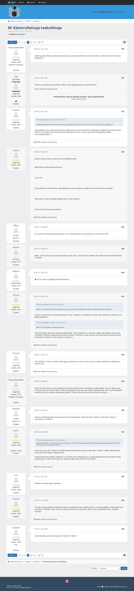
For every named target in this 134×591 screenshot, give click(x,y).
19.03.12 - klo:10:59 (41, 529)
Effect (16, 225)
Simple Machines (25, 587)
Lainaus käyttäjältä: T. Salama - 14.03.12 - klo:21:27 (52, 322)
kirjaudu (123, 12)
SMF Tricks (17, 586)
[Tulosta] (124, 42)
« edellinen (12, 34)
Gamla (16, 247)
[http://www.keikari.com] (16, 101)
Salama (16, 271)
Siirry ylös (12, 555)
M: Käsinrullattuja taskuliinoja (35, 27)
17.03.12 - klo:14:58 (41, 500)
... (36, 42)
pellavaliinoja (52, 142)
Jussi (16, 430)
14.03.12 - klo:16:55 (41, 111)
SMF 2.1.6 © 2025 (13, 587)
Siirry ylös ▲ (123, 586)
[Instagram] (67, 581)
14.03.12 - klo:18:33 (41, 152)
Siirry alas (12, 42)
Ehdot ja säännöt (110, 586)
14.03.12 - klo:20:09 (41, 227)
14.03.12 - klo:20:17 (41, 249)
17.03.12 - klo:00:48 (41, 432)
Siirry (94, 568)
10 (39, 42)
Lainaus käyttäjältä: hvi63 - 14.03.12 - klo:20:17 (51, 304)
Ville (16, 76)
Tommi (16, 110)
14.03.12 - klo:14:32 (41, 78)
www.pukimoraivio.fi (79, 99)
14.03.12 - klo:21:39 (41, 355)
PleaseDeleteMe (16, 47)
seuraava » (21, 34)
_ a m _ (16, 475)
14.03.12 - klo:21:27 (41, 272)
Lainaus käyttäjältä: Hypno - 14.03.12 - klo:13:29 (51, 120)
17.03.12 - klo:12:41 (41, 476)
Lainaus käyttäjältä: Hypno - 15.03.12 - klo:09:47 (51, 440)
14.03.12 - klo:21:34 (41, 296)
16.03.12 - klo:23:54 (41, 410)
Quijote (16, 527)
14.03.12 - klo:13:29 (41, 49)
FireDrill (16, 408)
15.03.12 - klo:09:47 (41, 381)
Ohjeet (99, 586)
